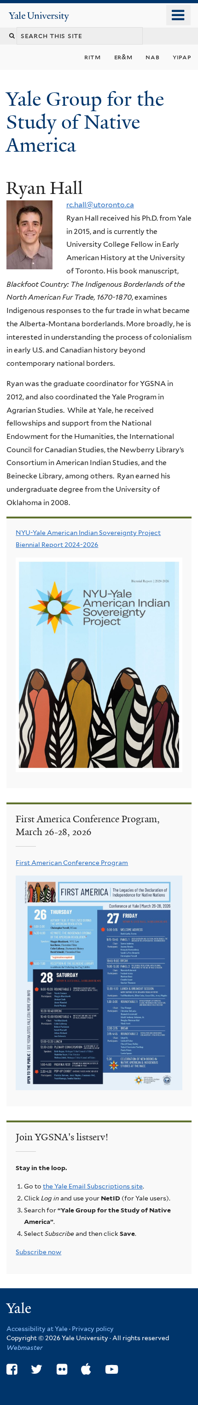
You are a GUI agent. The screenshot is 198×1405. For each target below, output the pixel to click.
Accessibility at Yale (37, 1328)
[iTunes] (86, 1369)
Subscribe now (38, 1252)
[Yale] (19, 1309)
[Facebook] (11, 1369)
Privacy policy (93, 1328)
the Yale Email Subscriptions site (93, 1186)
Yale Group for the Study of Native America (85, 122)
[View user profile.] (29, 262)
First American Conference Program (72, 862)
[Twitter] (36, 1369)
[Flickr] (62, 1369)
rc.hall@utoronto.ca (100, 204)
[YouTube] (111, 1369)
